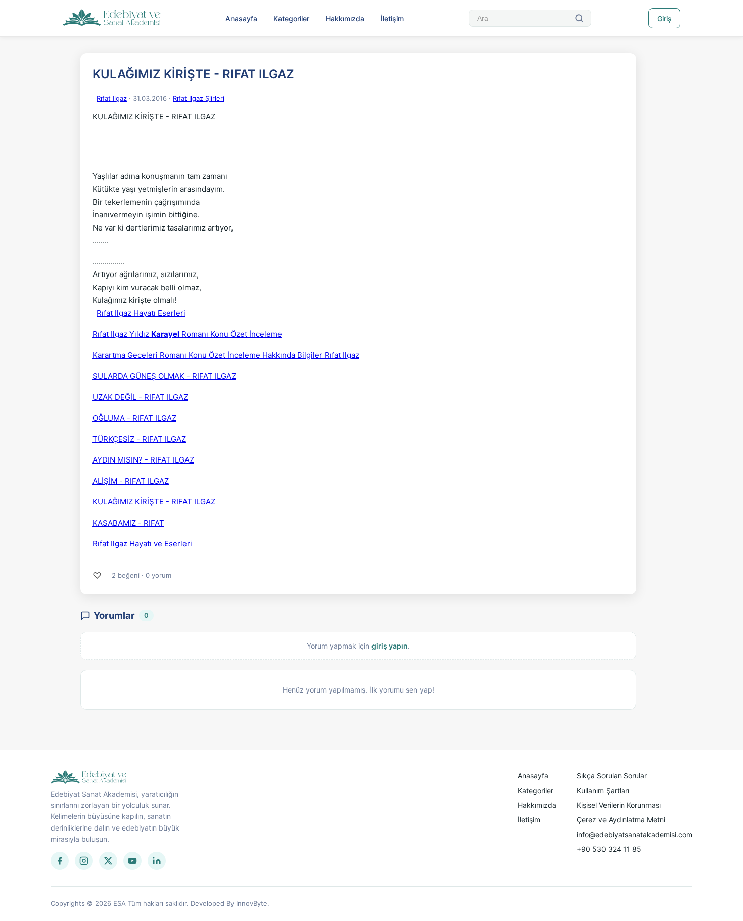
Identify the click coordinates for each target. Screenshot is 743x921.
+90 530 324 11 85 (609, 849)
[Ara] (579, 18)
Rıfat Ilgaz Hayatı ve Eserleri (142, 543)
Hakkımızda (345, 18)
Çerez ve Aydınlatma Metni (621, 819)
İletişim (392, 18)
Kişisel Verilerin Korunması (619, 805)
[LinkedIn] (157, 861)
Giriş (664, 18)
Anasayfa (241, 18)
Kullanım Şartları (603, 790)
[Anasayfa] (112, 18)
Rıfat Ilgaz (112, 98)
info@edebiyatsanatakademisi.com (634, 834)
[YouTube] (132, 861)
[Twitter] (108, 861)
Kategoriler (291, 18)
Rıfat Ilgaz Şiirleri (198, 98)
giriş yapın (390, 645)
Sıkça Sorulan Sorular (612, 775)
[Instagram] (84, 861)
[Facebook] (60, 861)
